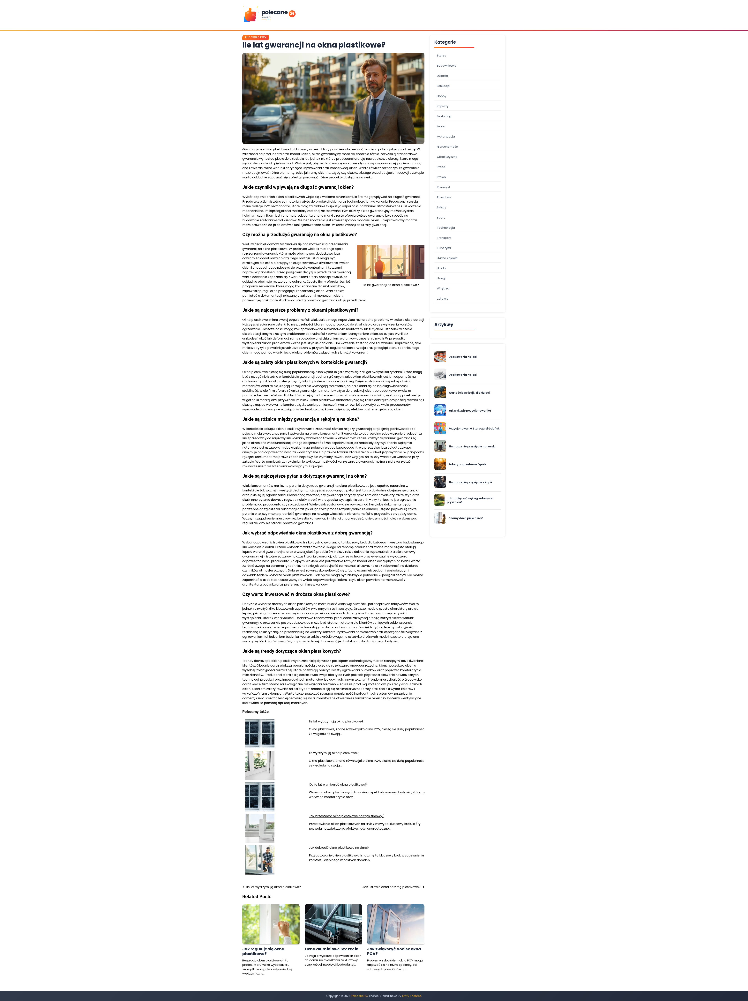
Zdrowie (442, 298)
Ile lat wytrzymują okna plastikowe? (336, 721)
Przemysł (443, 187)
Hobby (441, 96)
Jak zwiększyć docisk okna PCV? (394, 951)
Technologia (446, 228)
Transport (444, 238)
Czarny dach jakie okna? (465, 518)
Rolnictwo (444, 197)
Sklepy (441, 207)
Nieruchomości (447, 147)
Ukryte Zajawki (447, 258)
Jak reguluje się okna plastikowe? (263, 951)
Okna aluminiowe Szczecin (331, 949)
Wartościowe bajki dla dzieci (469, 393)
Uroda (441, 268)
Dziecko (442, 76)
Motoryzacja (446, 136)
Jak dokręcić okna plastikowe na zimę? (339, 847)
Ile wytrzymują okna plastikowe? (334, 753)
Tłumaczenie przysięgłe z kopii (470, 482)
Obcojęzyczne (447, 157)
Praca (441, 167)
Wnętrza (443, 288)
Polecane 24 (359, 996)
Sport (441, 217)
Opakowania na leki (462, 357)
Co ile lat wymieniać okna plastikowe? (338, 784)
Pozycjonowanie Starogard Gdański (474, 428)
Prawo (441, 177)
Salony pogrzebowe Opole (467, 464)
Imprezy (442, 106)
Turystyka (444, 248)
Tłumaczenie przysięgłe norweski (472, 446)
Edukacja (443, 86)
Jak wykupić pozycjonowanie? (469, 411)
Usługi (441, 278)
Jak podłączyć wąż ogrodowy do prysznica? (470, 500)
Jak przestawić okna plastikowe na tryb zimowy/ (346, 816)
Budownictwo (255, 37)
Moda (441, 126)
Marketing (444, 116)
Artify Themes (411, 996)
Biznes (441, 55)
